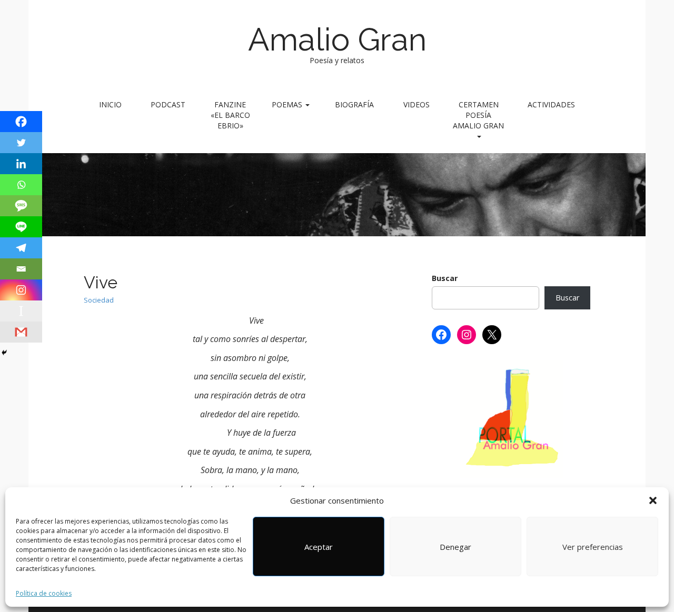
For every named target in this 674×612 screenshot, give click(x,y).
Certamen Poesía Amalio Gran (478, 115)
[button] (653, 500)
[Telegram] (21, 247)
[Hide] (4, 352)
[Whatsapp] (21, 184)
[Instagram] (21, 289)
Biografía (354, 104)
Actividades (551, 104)
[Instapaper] (21, 311)
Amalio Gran (337, 39)
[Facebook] (21, 121)
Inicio (110, 104)
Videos (416, 104)
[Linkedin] (21, 163)
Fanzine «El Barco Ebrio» (230, 115)
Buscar (445, 278)
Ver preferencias (592, 546)
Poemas (288, 104)
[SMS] (21, 205)
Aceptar (318, 546)
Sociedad (99, 300)
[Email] (21, 268)
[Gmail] (21, 332)
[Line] (21, 226)
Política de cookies (44, 593)
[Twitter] (21, 142)
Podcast (168, 104)
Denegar (455, 546)
